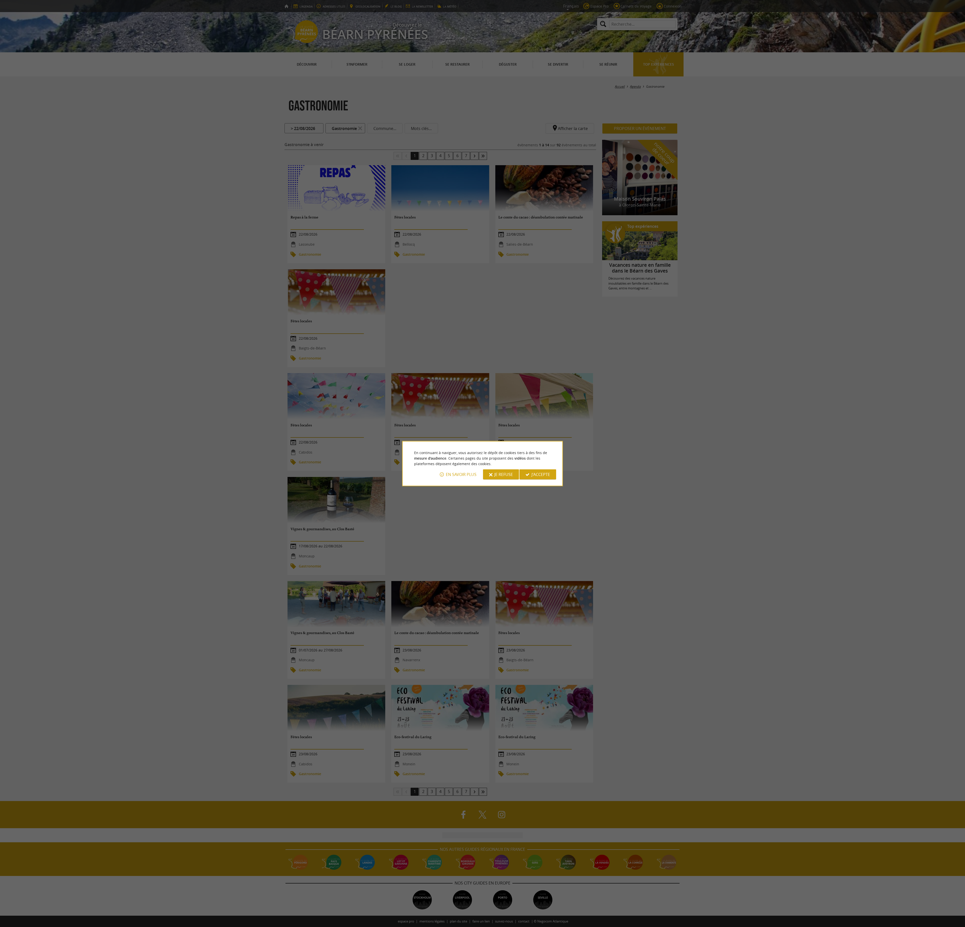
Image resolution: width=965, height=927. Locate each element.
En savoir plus (461, 474)
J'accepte (541, 474)
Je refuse (503, 474)
